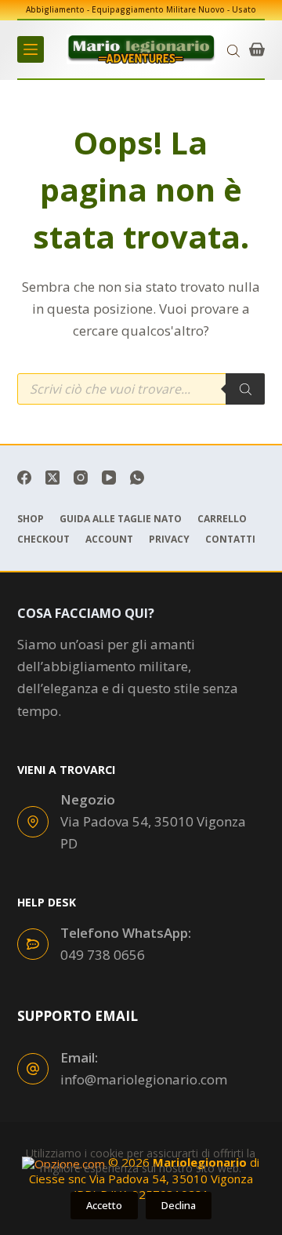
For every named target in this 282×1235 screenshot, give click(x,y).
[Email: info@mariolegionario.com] (33, 1068)
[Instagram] (81, 477)
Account (109, 539)
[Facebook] (24, 477)
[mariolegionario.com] (141, 49)
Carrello (222, 519)
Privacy (169, 539)
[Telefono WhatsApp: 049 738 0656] (33, 944)
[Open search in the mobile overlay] (233, 49)
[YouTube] (109, 477)
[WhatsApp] (137, 477)
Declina (178, 1205)
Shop (30, 519)
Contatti (230, 539)
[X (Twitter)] (52, 477)
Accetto (104, 1205)
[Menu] (30, 49)
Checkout (43, 539)
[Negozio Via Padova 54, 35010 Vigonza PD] (33, 821)
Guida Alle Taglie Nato (121, 519)
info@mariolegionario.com (143, 1079)
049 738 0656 (102, 955)
